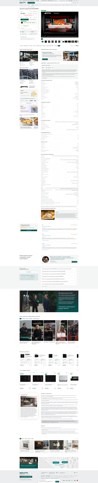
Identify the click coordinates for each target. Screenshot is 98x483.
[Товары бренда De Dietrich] (25, 5)
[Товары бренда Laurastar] (52, 5)
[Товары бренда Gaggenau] (36, 5)
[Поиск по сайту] (53, 2)
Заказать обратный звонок (52, 473)
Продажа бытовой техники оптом (45, 478)
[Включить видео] (42, 39)
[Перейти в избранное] (75, 2)
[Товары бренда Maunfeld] (71, 5)
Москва (21, 0)
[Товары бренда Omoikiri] (48, 5)
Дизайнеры (23, 318)
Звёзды (27, 318)
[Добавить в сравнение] (29, 365)
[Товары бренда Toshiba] (67, 5)
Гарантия (64, 0)
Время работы (55, 0)
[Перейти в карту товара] (25, 378)
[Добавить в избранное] (31, 365)
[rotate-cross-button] (77, 269)
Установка (71, 416)
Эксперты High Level (36, 318)
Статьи (23, 438)
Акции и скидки (70, 0)
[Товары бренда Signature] (40, 5)
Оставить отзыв (28, 230)
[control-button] (77, 39)
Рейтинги (29, 438)
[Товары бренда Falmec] (29, 5)
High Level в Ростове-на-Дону (54, 478)
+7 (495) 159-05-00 (44, 0)
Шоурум (37, 0)
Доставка (61, 0)
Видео (32, 438)
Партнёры (30, 318)
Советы (26, 438)
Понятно (57, 481)
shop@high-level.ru (62, 472)
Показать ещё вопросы (45, 286)
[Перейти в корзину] (77, 2)
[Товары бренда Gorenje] (55, 5)
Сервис (67, 0)
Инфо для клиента (75, 0)
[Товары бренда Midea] (63, 5)
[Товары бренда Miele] (32, 5)
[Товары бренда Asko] (21, 5)
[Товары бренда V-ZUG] (44, 5)
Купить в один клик (33, 19)
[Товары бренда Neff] (59, 5)
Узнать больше (45, 59)
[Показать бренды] (77, 5)
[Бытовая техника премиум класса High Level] (23, 3)
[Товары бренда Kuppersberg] (75, 5)
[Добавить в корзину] (30, 388)
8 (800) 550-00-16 (50, 0)
